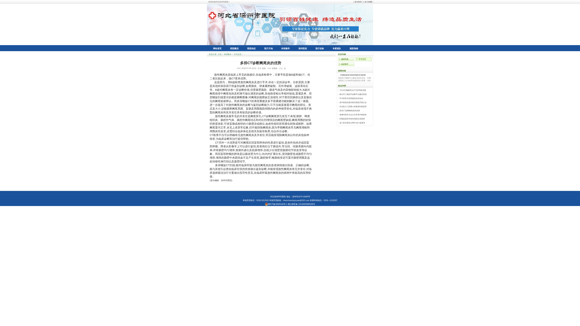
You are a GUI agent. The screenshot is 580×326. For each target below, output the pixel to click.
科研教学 (227, 54)
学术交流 (237, 54)
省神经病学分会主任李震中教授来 (353, 115)
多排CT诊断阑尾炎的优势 (349, 111)
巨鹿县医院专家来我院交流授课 (353, 75)
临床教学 (344, 64)
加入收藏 (368, 2)
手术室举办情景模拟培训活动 (351, 98)
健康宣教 (344, 59)
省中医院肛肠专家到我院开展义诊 (353, 102)
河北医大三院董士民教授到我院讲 (353, 106)
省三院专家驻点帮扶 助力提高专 (352, 123)
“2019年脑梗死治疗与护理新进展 (352, 90)
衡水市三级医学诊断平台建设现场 (353, 94)
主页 (220, 54)
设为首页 (358, 2)
